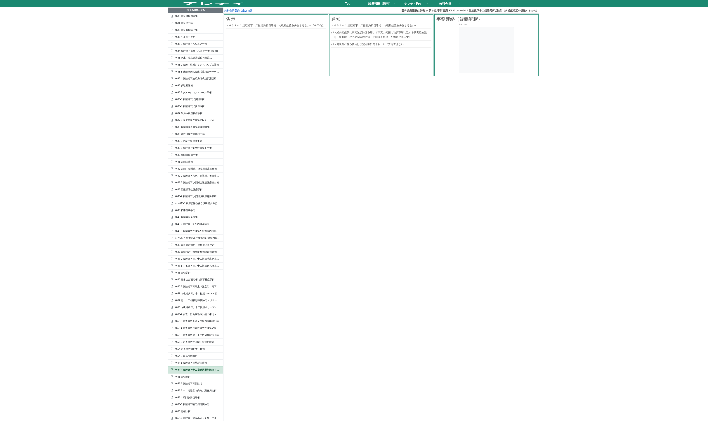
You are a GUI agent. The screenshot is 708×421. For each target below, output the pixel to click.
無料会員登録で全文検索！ (239, 10)
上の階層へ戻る (197, 10)
